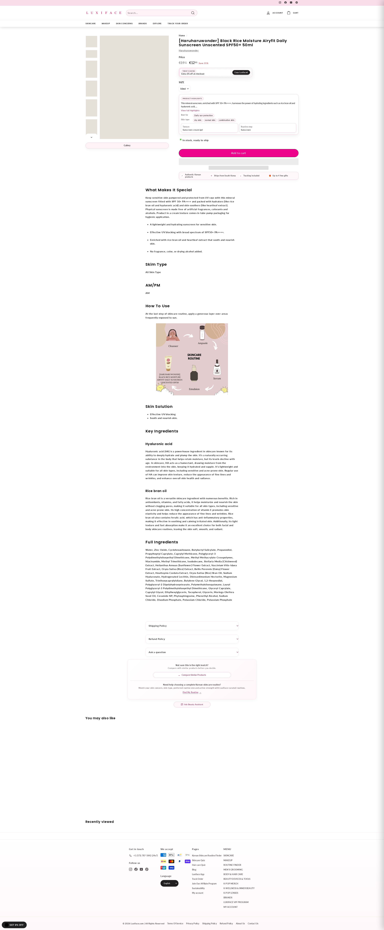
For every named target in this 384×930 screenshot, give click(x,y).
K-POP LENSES (231, 893)
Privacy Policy (192, 923)
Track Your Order (178, 23)
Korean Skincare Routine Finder (207, 855)
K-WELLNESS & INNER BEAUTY (239, 888)
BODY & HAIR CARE (233, 874)
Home (182, 35)
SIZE (181, 82)
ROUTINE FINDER (232, 865)
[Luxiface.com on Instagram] (130, 869)
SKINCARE (91, 23)
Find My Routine (192, 692)
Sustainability (198, 888)
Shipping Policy (158, 625)
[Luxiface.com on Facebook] (136, 869)
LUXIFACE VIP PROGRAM (236, 902)
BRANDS (143, 23)
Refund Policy (157, 638)
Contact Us (253, 923)
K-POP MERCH (231, 883)
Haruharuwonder (189, 50)
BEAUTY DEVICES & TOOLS (237, 879)
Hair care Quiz (198, 865)
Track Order (197, 879)
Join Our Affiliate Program (204, 883)
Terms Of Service (175, 923)
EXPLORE (157, 23)
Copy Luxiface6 (241, 72)
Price (182, 57)
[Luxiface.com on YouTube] (141, 869)
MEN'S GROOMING (233, 869)
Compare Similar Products (194, 675)
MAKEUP (106, 23)
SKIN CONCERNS (124, 23)
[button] (238, 161)
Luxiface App (198, 874)
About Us (240, 923)
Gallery (127, 145)
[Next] (92, 136)
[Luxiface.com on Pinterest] (146, 869)
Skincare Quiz (198, 860)
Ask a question (157, 652)
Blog (194, 869)
